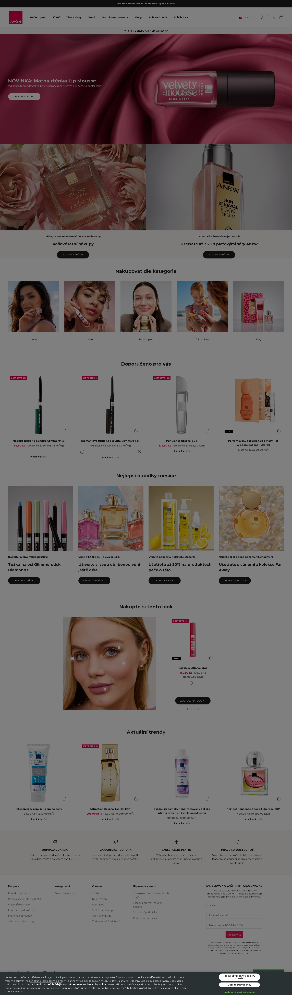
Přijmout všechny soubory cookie (239, 977)
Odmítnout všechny (239, 984)
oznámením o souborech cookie (85, 984)
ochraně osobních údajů (46, 984)
